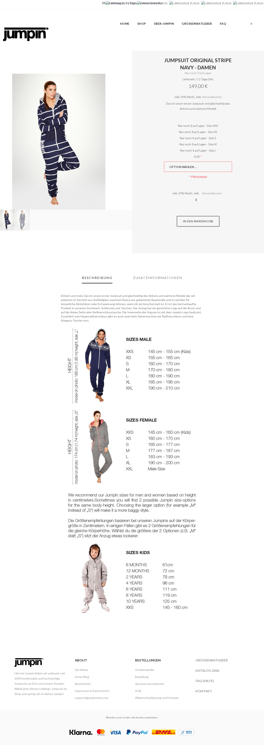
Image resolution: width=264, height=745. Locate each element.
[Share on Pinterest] (202, 242)
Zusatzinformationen (157, 278)
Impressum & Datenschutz (92, 691)
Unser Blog (82, 677)
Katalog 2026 (207, 670)
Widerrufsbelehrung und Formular (157, 698)
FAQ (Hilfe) (205, 681)
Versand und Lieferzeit (149, 684)
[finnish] (216, 3)
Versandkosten (212, 97)
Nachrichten (83, 684)
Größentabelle (144, 670)
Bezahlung (141, 677)
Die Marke (81, 670)
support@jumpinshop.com (91, 698)
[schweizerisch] (248, 3)
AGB (138, 691)
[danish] (184, 3)
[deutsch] (120, 3)
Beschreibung (97, 278)
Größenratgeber (212, 660)
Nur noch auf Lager (198, 73)
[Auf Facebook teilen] (193, 242)
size (197, 156)
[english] (152, 3)
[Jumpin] (25, 45)
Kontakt (204, 691)
